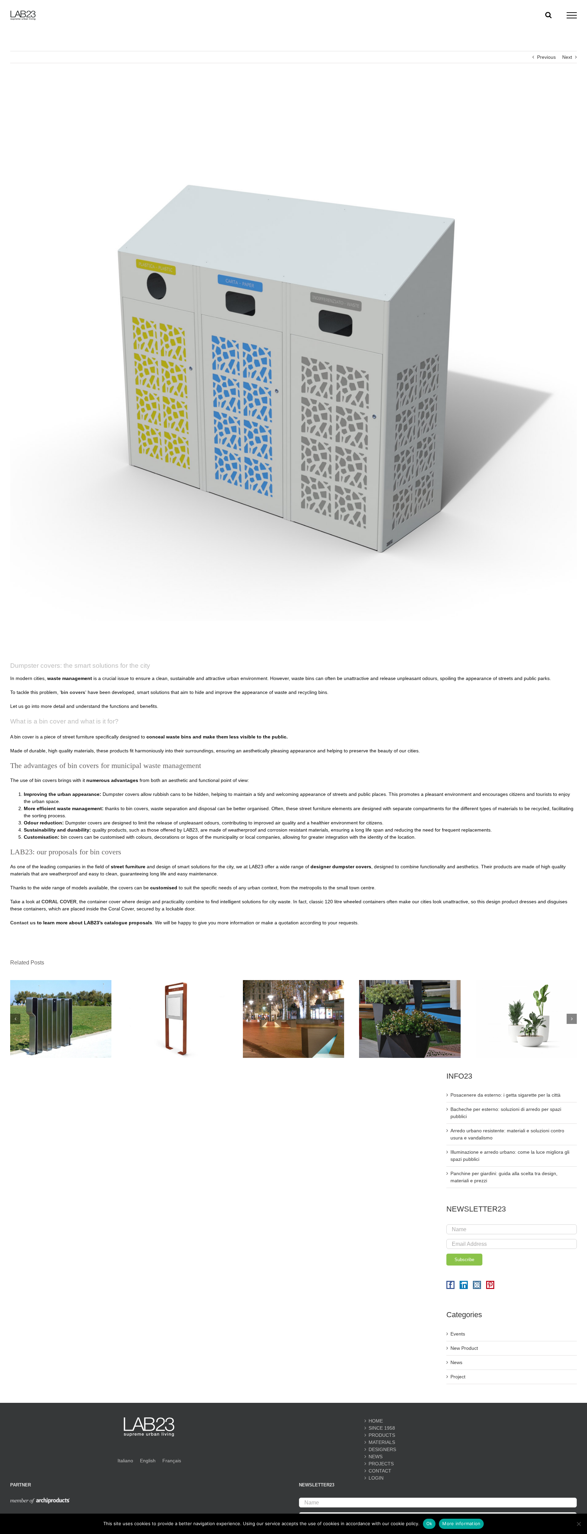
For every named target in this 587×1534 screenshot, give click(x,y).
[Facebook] (450, 1285)
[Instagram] (477, 1285)
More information (461, 1523)
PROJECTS (381, 1463)
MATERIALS (382, 1442)
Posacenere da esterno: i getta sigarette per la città (505, 1095)
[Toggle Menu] (572, 15)
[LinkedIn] (464, 1285)
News (456, 1362)
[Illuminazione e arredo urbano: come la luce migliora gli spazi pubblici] (293, 983)
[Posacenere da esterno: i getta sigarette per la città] (60, 983)
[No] (578, 1523)
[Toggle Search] (548, 15)
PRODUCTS (382, 1435)
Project (457, 1376)
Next (567, 57)
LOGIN (376, 1478)
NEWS (376, 1456)
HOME (376, 1421)
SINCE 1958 (382, 1428)
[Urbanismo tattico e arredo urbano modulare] (409, 983)
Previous (546, 57)
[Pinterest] (490, 1285)
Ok (429, 1523)
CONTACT (380, 1471)
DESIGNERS (382, 1449)
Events (457, 1334)
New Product (464, 1348)
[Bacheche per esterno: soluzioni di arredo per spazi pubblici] (177, 983)
